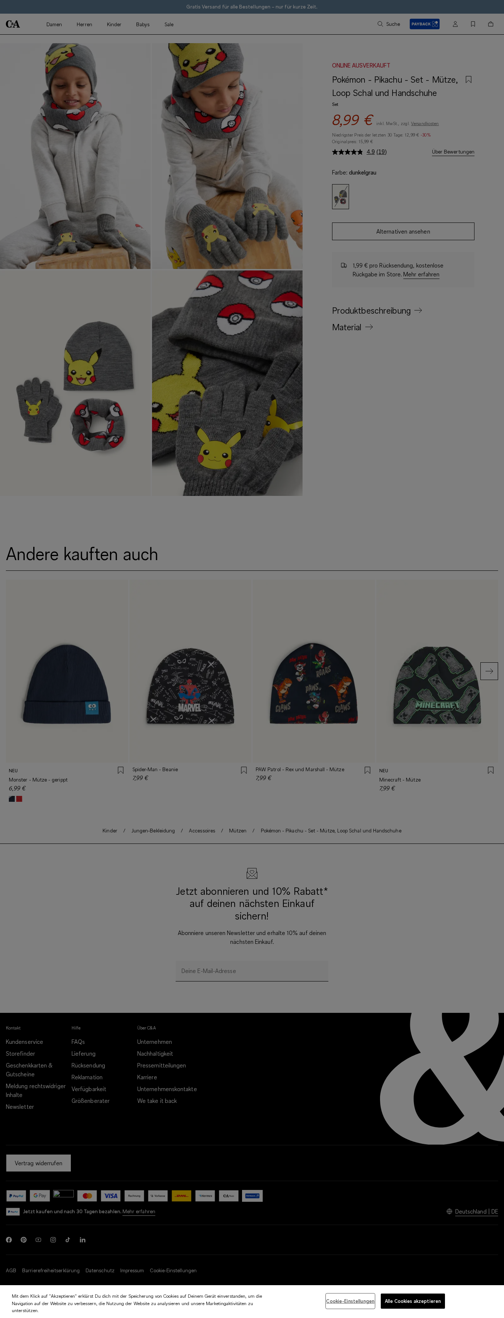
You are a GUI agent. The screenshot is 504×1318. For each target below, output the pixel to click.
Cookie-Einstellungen (350, 1301)
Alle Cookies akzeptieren (413, 1301)
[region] (252, 1301)
